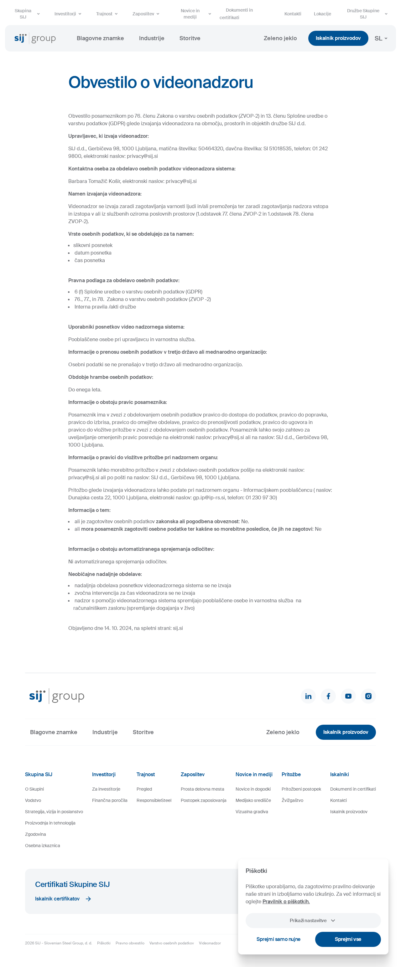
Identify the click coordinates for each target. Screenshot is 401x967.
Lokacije (322, 14)
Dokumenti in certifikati (236, 13)
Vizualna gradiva (252, 811)
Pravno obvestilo (130, 943)
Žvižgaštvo (292, 800)
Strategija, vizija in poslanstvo (54, 811)
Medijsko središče (253, 800)
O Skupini (34, 789)
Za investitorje (106, 789)
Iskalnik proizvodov (338, 38)
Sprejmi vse (348, 939)
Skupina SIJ (23, 14)
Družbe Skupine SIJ (363, 14)
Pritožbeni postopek (301, 789)
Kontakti (292, 14)
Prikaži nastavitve (308, 920)
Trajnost (104, 14)
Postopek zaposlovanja (204, 800)
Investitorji (65, 14)
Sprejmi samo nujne (278, 939)
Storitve (190, 38)
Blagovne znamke (100, 38)
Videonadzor (210, 943)
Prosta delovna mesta (202, 789)
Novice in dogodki (253, 789)
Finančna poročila (110, 800)
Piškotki (104, 943)
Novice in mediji (190, 14)
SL (378, 38)
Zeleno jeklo (280, 38)
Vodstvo (33, 800)
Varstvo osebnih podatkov (171, 943)
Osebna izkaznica (42, 845)
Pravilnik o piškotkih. (286, 901)
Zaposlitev (143, 14)
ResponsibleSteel (154, 800)
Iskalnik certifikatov (57, 898)
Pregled (144, 789)
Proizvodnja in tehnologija (50, 823)
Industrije (151, 38)
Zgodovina (35, 834)
